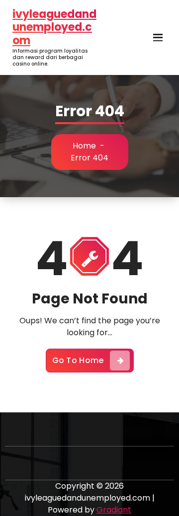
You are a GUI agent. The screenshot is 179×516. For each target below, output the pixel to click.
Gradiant (113, 510)
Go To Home (78, 360)
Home (84, 145)
